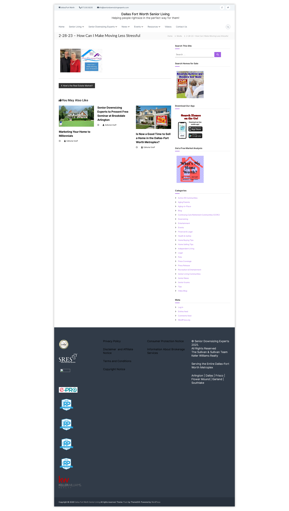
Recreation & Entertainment (189, 270)
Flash (125, 502)
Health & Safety (184, 236)
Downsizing (183, 219)
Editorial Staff (72, 141)
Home (61, 26)
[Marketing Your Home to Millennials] (76, 116)
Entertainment (184, 223)
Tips (180, 286)
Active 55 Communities (187, 198)
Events (181, 227)
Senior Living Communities (189, 274)
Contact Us (181, 26)
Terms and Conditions (117, 361)
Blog (180, 210)
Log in (180, 307)
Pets (180, 257)
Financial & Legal (185, 232)
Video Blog (182, 291)
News (124, 26)
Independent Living (186, 248)
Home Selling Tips (185, 244)
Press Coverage (184, 261)
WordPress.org (184, 320)
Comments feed (184, 316)
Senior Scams (184, 282)
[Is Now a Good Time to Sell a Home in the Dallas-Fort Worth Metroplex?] (153, 117)
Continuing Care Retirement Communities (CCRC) (199, 215)
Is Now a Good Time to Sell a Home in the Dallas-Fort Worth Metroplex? (153, 138)
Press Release (184, 265)
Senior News (183, 278)
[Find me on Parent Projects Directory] (65, 374)
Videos (168, 26)
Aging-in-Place (184, 206)
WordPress (155, 502)
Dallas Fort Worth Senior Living (145, 14)
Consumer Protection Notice (165, 341)
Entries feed (183, 311)
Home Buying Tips (185, 240)
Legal (180, 253)
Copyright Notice (114, 369)
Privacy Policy (112, 341)
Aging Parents (184, 202)
